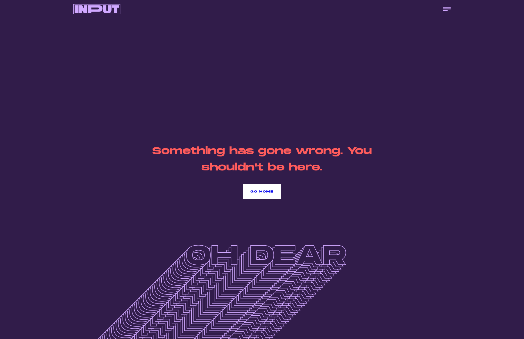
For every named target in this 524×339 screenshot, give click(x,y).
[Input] (96, 9)
